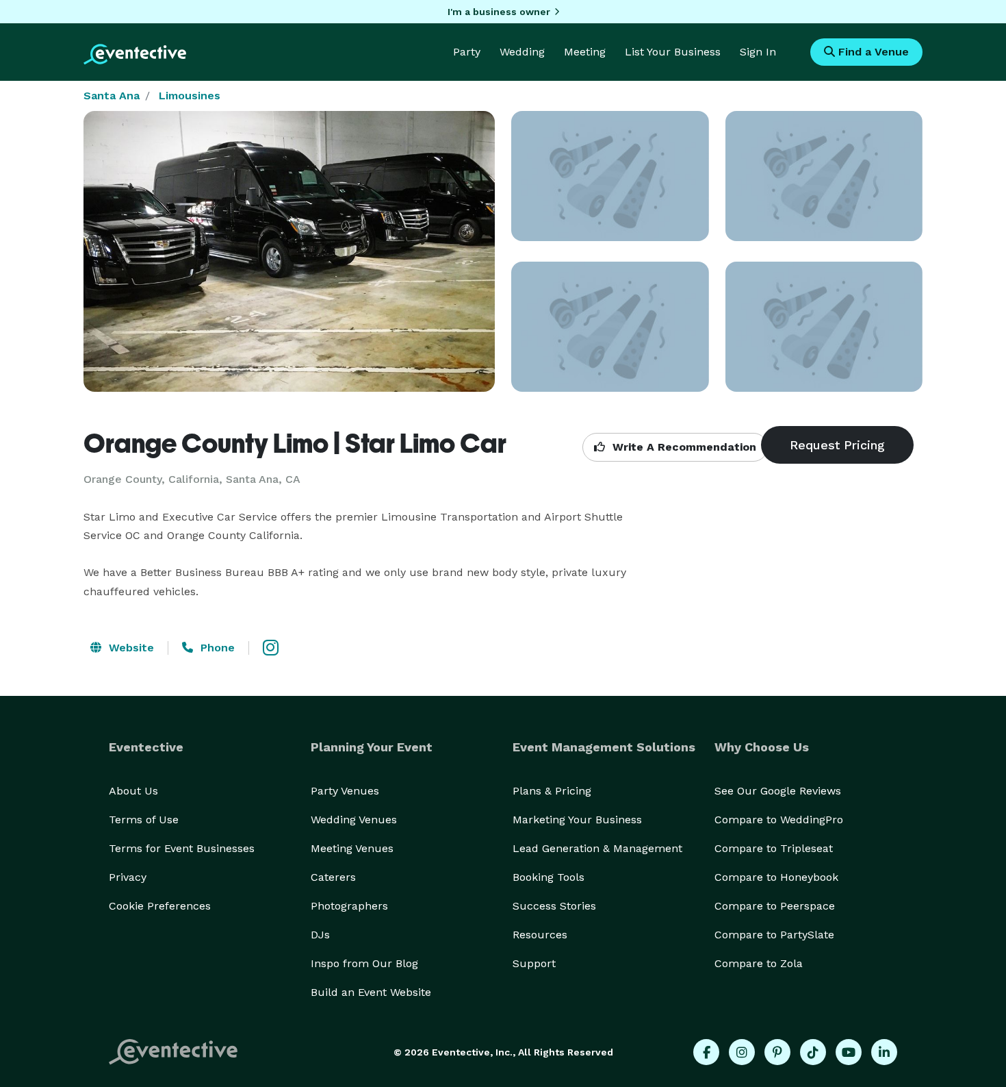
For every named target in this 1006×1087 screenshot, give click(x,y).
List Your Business (673, 51)
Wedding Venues (354, 819)
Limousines (189, 95)
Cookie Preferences (160, 905)
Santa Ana (111, 95)
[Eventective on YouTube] (849, 1052)
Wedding (522, 51)
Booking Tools (548, 877)
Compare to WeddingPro (778, 819)
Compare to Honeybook (776, 877)
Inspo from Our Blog (364, 963)
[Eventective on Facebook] (706, 1052)
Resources (540, 934)
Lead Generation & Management (597, 848)
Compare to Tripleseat (773, 848)
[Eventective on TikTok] (813, 1052)
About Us (133, 790)
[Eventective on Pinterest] (777, 1052)
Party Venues (345, 790)
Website (129, 647)
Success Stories (554, 905)
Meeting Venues (352, 848)
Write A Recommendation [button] (682, 446)
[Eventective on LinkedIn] (884, 1052)
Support (534, 963)
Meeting (585, 51)
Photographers (349, 905)
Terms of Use (144, 819)
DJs (320, 934)
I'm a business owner (499, 11)
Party (466, 51)
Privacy (127, 877)
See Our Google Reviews (777, 790)
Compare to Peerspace (774, 905)
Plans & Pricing (552, 790)
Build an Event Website (371, 992)
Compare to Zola (758, 963)
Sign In (758, 51)
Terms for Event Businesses (182, 848)
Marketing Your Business (577, 819)
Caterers (333, 877)
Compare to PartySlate (774, 934)
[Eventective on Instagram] (742, 1052)
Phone (216, 647)
